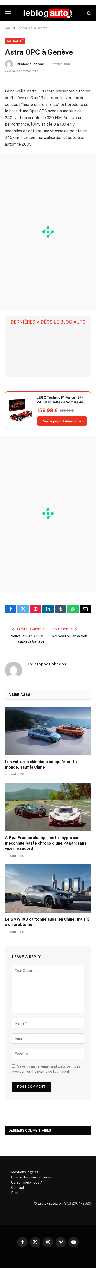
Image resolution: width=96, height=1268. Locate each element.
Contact (17, 1188)
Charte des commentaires (31, 1177)
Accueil (10, 28)
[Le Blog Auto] (48, 13)
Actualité (15, 40)
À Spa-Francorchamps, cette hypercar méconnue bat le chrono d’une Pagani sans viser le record (45, 843)
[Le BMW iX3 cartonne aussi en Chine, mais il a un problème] (48, 888)
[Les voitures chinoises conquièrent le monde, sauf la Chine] (48, 731)
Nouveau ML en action (69, 636)
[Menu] (8, 13)
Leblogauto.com (51, 1203)
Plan (14, 1193)
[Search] (88, 13)
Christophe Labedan (30, 64)
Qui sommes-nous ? (26, 1182)
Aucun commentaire (23, 71)
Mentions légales (24, 1172)
